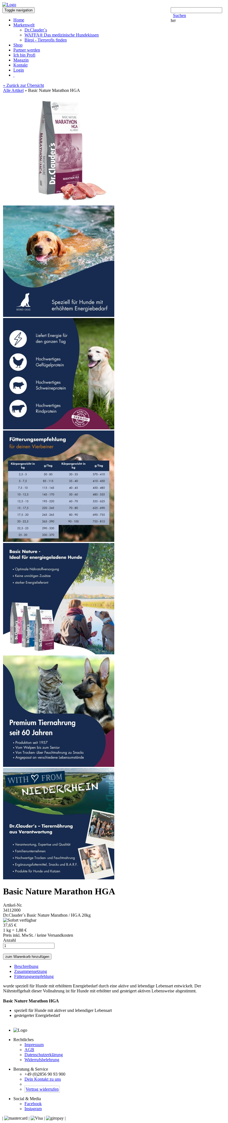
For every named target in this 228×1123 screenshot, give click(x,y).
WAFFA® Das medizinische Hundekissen (61, 35)
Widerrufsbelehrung (41, 1059)
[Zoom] (58, 202)
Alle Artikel (13, 90)
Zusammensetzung (30, 971)
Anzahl (9, 940)
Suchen (179, 15)
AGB (29, 1049)
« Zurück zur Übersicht (23, 85)
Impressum (34, 1044)
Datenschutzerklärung (43, 1054)
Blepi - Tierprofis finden (45, 40)
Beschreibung (26, 966)
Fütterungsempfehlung (34, 976)
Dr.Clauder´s (35, 30)
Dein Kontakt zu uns (42, 1079)
